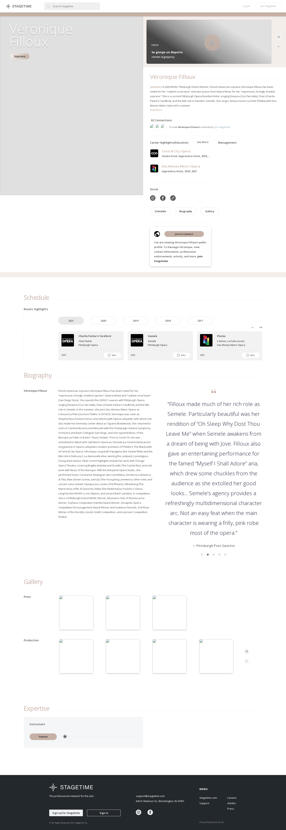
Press (230, 808)
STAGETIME (19, 6)
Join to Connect (184, 234)
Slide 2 (208, 555)
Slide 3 (214, 555)
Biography (185, 211)
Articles (231, 803)
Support (204, 803)
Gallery (209, 211)
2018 (168, 320)
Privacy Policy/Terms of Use (211, 822)
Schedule (160, 211)
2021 (71, 320)
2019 (135, 320)
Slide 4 (219, 555)
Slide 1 (202, 555)
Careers (232, 797)
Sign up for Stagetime (66, 813)
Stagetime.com (208, 797)
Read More (156, 110)
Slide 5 (225, 555)
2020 (103, 320)
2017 (200, 320)
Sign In (104, 813)
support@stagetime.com (150, 796)
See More (203, 142)
